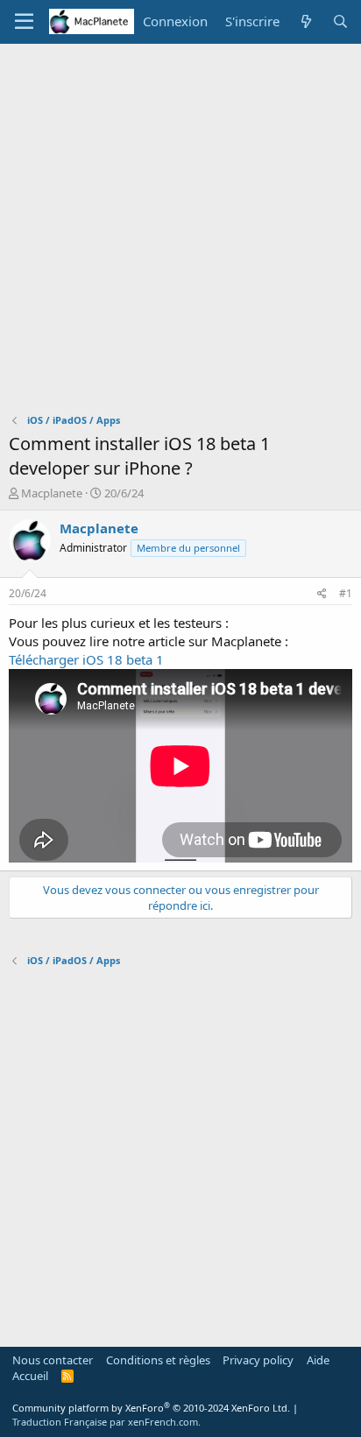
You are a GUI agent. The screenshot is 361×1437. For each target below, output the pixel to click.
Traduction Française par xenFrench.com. (106, 1421)
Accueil (30, 1376)
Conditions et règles (158, 1360)
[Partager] (322, 594)
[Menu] (24, 22)
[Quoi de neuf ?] (305, 21)
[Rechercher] (340, 21)
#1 (345, 593)
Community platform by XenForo (151, 1407)
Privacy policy (258, 1360)
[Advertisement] (180, 233)
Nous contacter (52, 1360)
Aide (318, 1360)
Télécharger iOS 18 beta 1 (86, 659)
